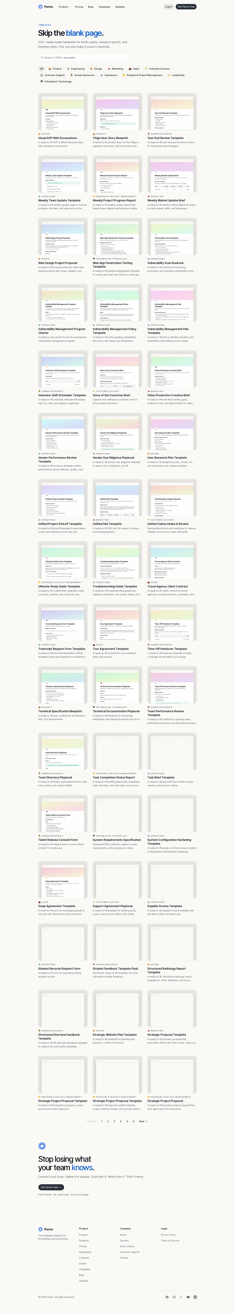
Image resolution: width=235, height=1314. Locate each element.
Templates (104, 6)
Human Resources (82, 75)
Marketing (115, 68)
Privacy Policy (168, 1234)
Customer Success (157, 68)
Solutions (84, 1240)
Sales (134, 68)
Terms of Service (170, 1240)
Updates (120, 6)
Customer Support (52, 75)
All (41, 68)
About (123, 1234)
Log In (168, 6)
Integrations (85, 1252)
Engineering (76, 68)
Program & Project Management (142, 75)
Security (124, 1240)
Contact (124, 1257)
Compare (84, 1257)
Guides (82, 1263)
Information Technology (55, 81)
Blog (90, 6)
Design (96, 68)
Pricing (79, 6)
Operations (108, 75)
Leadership (176, 75)
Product (63, 6)
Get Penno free (186, 6)
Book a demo (127, 1246)
